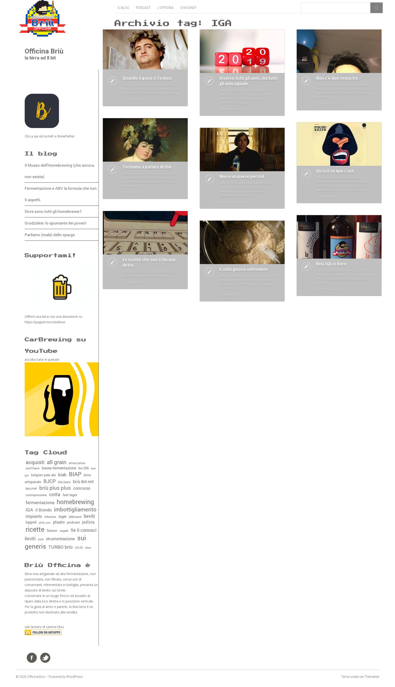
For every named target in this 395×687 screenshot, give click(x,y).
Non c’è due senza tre (337, 78)
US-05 (79, 547)
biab (62, 474)
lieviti (89, 516)
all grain (57, 461)
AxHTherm (33, 468)
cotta (54, 494)
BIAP (75, 474)
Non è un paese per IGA (241, 176)
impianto (34, 516)
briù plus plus (55, 487)
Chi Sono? (188, 8)
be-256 (83, 468)
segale (64, 530)
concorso (81, 488)
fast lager (70, 495)
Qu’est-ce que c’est (335, 171)
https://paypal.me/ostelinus (45, 322)
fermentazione (40, 502)
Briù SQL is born (331, 263)
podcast (73, 522)
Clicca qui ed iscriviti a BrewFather (50, 136)
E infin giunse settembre (243, 269)
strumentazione (60, 538)
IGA (29, 510)
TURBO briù (60, 547)
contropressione (36, 495)
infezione (50, 517)
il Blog (123, 8)
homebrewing (75, 501)
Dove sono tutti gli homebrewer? (53, 211)
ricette (35, 529)
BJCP (49, 481)
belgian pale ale (43, 475)
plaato (59, 522)
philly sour (45, 522)
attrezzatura (77, 463)
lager (63, 516)
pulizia (88, 522)
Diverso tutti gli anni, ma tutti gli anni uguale (248, 80)
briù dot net (83, 481)
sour (41, 539)
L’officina (165, 8)
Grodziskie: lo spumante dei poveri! (55, 223)
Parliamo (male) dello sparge (50, 234)
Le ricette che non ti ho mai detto (149, 262)
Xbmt (88, 547)
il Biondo (43, 510)
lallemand (75, 517)
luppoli (31, 522)
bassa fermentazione (59, 467)
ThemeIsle (371, 677)
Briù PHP (31, 488)
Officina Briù (44, 51)
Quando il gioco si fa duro (147, 78)
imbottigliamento (75, 509)
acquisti (35, 462)
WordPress (74, 677)
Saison (52, 530)
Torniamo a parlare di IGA (147, 166)
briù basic (64, 482)
